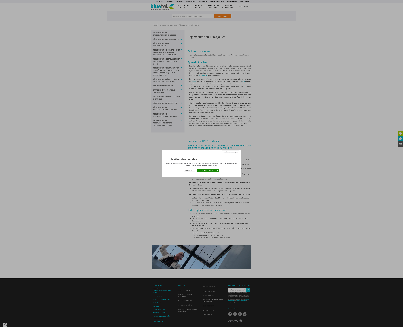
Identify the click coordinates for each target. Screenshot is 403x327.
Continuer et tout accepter (208, 170)
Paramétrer (189, 170)
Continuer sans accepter (231, 152)
